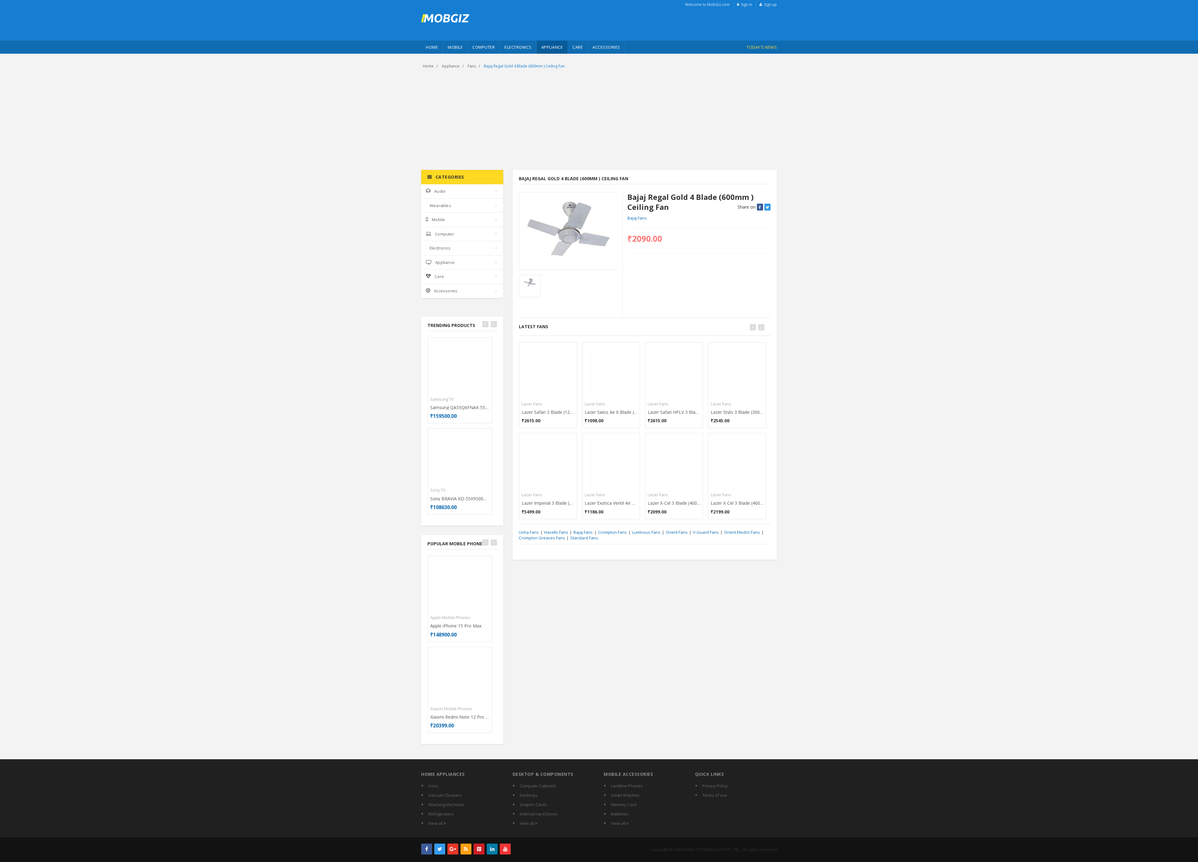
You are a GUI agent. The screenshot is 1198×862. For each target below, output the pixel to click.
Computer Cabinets (538, 786)
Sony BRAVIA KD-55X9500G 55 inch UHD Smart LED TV (459, 498)
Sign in (746, 4)
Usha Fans (529, 532)
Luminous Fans (646, 532)
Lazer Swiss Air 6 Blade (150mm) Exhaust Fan (611, 412)
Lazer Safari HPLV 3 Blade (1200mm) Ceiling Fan (674, 412)
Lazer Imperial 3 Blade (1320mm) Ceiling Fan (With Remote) (548, 503)
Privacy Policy (715, 786)
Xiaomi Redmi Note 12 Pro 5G (459, 717)
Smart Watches (625, 795)
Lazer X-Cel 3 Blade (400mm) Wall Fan (737, 503)
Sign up (770, 4)
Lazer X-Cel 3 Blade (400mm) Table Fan (674, 503)
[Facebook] (426, 849)
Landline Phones (627, 786)
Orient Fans (677, 532)
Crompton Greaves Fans (542, 538)
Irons (433, 786)
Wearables (440, 205)
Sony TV (438, 490)
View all (436, 823)
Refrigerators (441, 814)
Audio (440, 191)
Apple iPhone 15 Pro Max (455, 625)
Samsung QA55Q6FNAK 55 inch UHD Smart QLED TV (459, 407)
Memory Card (623, 804)
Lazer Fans (532, 404)
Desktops (529, 795)
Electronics (518, 47)
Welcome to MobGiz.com (707, 4)
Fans (472, 66)
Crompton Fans (612, 532)
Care (577, 47)
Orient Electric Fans (742, 532)
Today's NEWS (762, 47)
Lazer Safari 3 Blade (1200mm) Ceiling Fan (548, 412)
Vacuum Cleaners (445, 795)
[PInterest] (479, 849)
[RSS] (465, 849)
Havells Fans (556, 532)
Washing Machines (446, 804)
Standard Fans (584, 538)
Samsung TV (442, 399)
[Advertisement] (599, 120)
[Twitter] (439, 849)
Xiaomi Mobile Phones (451, 708)
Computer (483, 47)
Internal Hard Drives (539, 814)
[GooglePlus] (452, 849)
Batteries (619, 814)
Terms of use (714, 795)
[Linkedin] (492, 849)
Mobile (455, 47)
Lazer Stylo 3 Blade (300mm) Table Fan (737, 412)
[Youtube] (505, 849)
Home (432, 47)
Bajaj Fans (637, 218)
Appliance (552, 47)
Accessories (606, 47)
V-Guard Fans (706, 532)
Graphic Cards (533, 804)
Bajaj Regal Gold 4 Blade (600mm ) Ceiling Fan (524, 66)
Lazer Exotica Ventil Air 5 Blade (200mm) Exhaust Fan (611, 503)
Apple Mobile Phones (450, 617)
